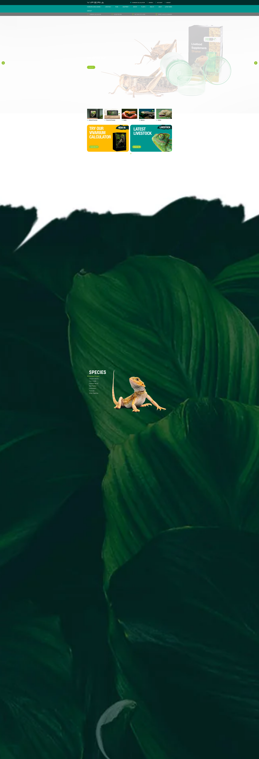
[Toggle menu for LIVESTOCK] (111, 6)
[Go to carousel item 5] (132, 153)
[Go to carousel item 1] (126, 153)
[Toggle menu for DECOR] (137, 6)
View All (91, 67)
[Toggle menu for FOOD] (119, 6)
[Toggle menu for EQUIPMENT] (129, 6)
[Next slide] (255, 63)
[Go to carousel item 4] (130, 153)
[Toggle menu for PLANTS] (146, 6)
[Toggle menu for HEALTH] (155, 6)
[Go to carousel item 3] (129, 153)
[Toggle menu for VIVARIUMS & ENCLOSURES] (101, 6)
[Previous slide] (3, 63)
